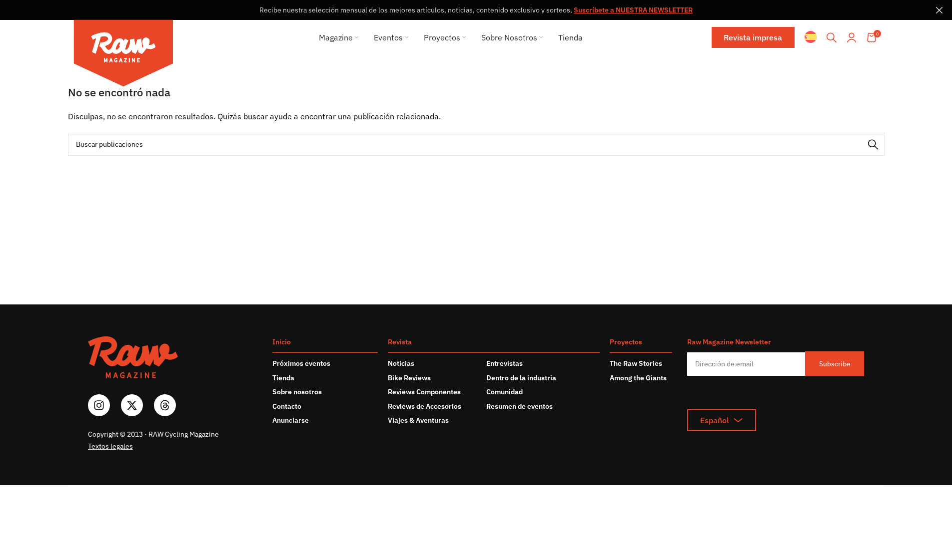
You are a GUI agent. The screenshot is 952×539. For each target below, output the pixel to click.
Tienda (283, 377)
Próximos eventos (301, 363)
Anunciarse (290, 420)
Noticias (401, 363)
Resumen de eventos (519, 406)
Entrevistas (504, 363)
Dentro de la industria (521, 377)
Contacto (286, 406)
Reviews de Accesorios (424, 406)
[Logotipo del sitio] (123, 55)
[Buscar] (832, 37)
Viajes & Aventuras (418, 420)
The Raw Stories (636, 363)
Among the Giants (638, 377)
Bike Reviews (409, 377)
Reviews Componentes (424, 391)
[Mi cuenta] (852, 37)
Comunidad (504, 391)
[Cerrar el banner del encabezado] (939, 10)
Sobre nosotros (297, 391)
